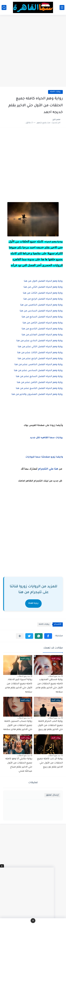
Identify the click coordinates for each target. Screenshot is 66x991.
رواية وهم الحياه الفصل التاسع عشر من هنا (39, 388)
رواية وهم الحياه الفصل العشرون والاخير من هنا (37, 394)
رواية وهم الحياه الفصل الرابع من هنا (43, 299)
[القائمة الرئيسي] (62, 7)
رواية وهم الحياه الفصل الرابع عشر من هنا (40, 358)
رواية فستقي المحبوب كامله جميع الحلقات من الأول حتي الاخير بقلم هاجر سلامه (49, 685)
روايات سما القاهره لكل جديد (46, 438)
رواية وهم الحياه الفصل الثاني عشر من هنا (40, 347)
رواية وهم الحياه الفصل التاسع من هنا (42, 329)
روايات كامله (55, 92)
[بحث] (4, 7)
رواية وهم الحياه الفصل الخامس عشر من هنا (38, 364)
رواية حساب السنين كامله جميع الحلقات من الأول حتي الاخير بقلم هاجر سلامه (17, 725)
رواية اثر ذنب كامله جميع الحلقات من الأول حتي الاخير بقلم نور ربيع (50, 763)
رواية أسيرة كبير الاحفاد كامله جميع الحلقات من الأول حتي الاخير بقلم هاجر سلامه (18, 685)
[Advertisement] (33, 51)
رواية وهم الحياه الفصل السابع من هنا (42, 317)
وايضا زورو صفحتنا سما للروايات (44, 457)
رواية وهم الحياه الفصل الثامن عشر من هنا (40, 382)
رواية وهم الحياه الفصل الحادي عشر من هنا (39, 341)
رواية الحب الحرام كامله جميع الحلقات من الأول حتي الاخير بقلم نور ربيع (50, 725)
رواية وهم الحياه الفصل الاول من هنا (43, 281)
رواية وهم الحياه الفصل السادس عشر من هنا (38, 370)
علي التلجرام (46, 469)
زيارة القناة (33, 603)
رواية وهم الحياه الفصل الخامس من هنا (41, 305)
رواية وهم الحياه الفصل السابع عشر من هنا (39, 376)
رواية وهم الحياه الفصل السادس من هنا (41, 311)
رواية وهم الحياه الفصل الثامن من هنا (43, 323)
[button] (48, 636)
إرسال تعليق (52, 795)
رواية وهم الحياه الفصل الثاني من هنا (43, 287)
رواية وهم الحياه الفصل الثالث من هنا (43, 293)
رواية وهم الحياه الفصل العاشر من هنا (42, 335)
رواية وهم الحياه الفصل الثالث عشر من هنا (40, 353)
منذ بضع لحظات (54, 676)
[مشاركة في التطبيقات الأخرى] (20, 636)
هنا (56, 469)
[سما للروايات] (33, 7)
